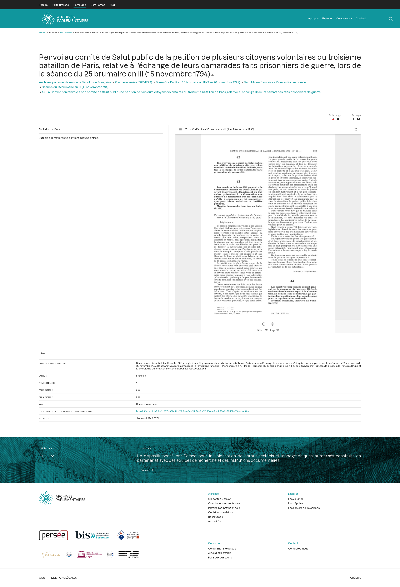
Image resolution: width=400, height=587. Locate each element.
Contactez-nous (298, 548)
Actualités (214, 521)
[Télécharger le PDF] (333, 119)
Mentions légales (64, 577)
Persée (43, 4)
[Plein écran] (355, 129)
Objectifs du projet (219, 498)
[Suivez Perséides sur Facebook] (42, 456)
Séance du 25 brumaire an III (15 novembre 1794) (75, 87)
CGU (42, 577)
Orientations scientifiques (224, 503)
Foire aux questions (220, 557)
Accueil (42, 32)
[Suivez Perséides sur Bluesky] (52, 456)
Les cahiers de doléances (304, 507)
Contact (361, 18)
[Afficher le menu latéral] (180, 129)
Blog (112, 4)
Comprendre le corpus (222, 548)
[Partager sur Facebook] (353, 119)
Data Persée (98, 4)
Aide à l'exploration (219, 552)
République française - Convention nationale (275, 82)
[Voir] (212, 73)
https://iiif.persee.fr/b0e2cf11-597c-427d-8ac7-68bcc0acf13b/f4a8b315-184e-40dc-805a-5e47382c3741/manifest (193, 411)
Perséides (80, 4)
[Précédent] (263, 324)
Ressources (215, 516)
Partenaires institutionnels (224, 507)
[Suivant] (272, 324)
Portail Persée (60, 4)
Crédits (355, 577)
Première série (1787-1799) (133, 82)
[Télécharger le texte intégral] (338, 119)
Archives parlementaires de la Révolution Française (75, 82)
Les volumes (66, 32)
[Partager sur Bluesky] (358, 119)
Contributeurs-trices (220, 512)
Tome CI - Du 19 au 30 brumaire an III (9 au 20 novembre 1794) (198, 82)
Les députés (295, 503)
